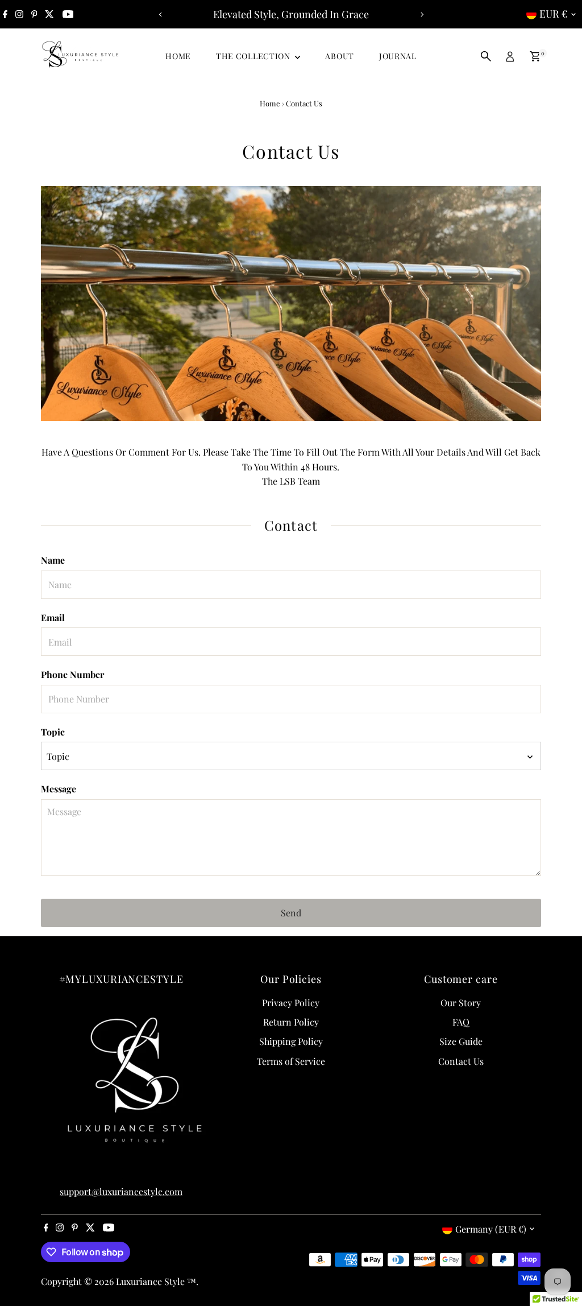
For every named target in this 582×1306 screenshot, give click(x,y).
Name (53, 560)
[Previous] (160, 14)
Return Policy (291, 1022)
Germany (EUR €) (490, 1229)
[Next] (421, 14)
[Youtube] (68, 14)
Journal (398, 56)
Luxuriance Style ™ (156, 1281)
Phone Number (72, 674)
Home (178, 56)
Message (58, 789)
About (339, 56)
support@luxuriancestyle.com (121, 1191)
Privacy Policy (290, 1003)
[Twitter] (49, 14)
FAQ (460, 1022)
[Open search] (486, 56)
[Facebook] (5, 14)
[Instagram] (19, 14)
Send (291, 913)
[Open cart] (535, 56)
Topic (53, 732)
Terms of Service (291, 1061)
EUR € (553, 13)
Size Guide (461, 1041)
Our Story (460, 1003)
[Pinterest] (34, 14)
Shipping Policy (291, 1041)
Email (53, 617)
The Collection (254, 56)
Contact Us (461, 1061)
